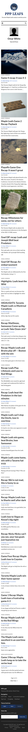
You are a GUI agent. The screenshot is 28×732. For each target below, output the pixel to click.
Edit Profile (4, 696)
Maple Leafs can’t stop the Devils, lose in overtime (12, 417)
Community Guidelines (18, 696)
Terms (11, 727)
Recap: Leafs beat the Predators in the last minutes (12, 395)
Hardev (3, 486)
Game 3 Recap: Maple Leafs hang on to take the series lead (13, 660)
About (9, 696)
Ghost (17, 726)
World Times (16, 691)
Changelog (10, 699)
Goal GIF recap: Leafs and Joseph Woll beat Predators (14, 240)
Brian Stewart (5, 562)
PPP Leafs (14, 13)
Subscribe (22, 716)
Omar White (5, 246)
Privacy (6, 727)
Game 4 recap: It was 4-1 (13, 77)
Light (4, 706)
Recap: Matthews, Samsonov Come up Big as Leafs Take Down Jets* (13, 326)
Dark (12, 706)
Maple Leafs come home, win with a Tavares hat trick (13, 460)
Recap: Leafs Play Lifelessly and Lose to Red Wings (12, 370)
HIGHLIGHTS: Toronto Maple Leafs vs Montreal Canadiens (13, 305)
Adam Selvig (5, 80)
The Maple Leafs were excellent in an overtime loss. (13, 640)
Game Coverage (5, 75)
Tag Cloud (3, 699)
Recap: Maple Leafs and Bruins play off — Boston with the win (13, 350)
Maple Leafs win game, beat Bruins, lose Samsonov (12, 440)
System (19, 706)
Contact (15, 729)
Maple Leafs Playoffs (7, 634)
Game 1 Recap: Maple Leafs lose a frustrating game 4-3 (12, 598)
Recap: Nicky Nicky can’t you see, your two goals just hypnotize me (13, 536)
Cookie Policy (17, 727)
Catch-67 (4, 332)
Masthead (17, 699)
